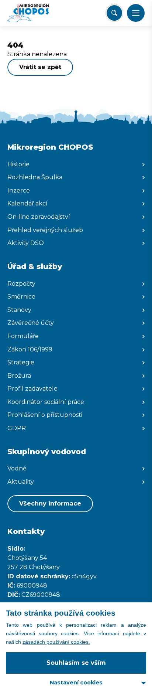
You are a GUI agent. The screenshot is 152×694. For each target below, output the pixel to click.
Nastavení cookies (76, 682)
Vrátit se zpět (40, 67)
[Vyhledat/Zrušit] (114, 13)
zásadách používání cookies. (56, 642)
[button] (136, 13)
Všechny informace (50, 503)
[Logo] (35, 13)
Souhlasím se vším (76, 662)
